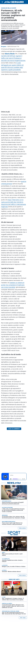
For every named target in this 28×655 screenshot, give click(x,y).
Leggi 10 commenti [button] (14, 428)
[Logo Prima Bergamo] (14, 2)
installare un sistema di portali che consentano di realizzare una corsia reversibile (12, 285)
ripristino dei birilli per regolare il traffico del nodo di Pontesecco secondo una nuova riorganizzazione (13, 58)
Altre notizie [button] (22, 528)
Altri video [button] (23, 617)
